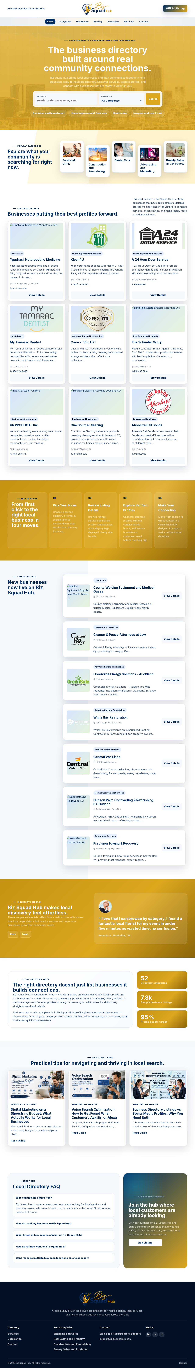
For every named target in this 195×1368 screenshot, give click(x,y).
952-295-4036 (20, 288)
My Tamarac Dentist (25, 342)
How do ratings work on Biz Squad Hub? (41, 1246)
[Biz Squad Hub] (97, 8)
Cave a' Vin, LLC (83, 342)
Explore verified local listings (26, 8)
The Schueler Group (147, 342)
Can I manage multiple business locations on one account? (52, 1257)
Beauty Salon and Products (71, 1349)
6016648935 (140, 284)
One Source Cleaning (87, 425)
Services (129, 21)
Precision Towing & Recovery (115, 843)
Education (113, 21)
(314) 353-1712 (20, 454)
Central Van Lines (106, 757)
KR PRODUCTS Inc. (24, 425)
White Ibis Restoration (110, 717)
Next (25, 934)
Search (153, 98)
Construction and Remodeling (72, 1344)
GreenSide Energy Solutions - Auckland (123, 674)
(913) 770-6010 (80, 284)
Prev (13, 934)
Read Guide (18, 1140)
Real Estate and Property (69, 1338)
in (148, 1334)
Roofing (98, 21)
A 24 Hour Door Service (150, 259)
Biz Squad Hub (23, 1363)
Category (106, 96)
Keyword (42, 96)
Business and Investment (49, 113)
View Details (37, 294)
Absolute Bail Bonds (147, 425)
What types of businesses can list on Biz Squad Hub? (49, 1235)
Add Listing (145, 1242)
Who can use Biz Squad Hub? (34, 1197)
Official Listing (175, 8)
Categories (64, 21)
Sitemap (183, 1363)
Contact (143, 21)
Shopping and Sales (66, 1333)
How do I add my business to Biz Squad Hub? (44, 1223)
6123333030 (140, 454)
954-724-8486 (20, 371)
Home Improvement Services (89, 113)
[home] (97, 1298)
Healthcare (82, 21)
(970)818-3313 (80, 454)
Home (50, 21)
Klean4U (77, 259)
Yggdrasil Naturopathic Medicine (35, 259)
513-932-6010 (141, 371)
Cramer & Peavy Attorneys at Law (119, 635)
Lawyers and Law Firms (147, 113)
